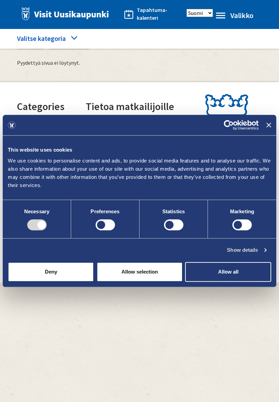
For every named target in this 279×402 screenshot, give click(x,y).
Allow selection (139, 272)
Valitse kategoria (41, 38)
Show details (242, 250)
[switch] (105, 224)
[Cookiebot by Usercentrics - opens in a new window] (229, 125)
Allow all (228, 272)
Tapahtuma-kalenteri (152, 13)
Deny (51, 272)
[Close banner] (268, 125)
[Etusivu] (63, 14)
